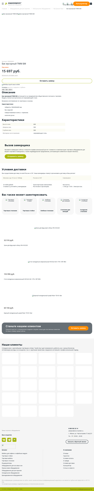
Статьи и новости (68, 468)
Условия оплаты (68, 458)
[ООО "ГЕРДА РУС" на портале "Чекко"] (12, 446)
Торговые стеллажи (8, 461)
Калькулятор (81, 3)
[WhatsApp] (68, 4)
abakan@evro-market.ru (75, 430)
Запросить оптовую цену (10, 75)
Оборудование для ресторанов (11, 470)
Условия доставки (69, 463)
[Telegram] (64, 4)
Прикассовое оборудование (10, 468)
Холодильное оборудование (10, 473)
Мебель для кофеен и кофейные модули (14, 453)
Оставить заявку (47, 81)
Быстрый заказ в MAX (13, 84)
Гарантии (66, 456)
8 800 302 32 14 (73, 428)
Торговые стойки (7, 456)
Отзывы (65, 453)
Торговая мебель (7, 458)
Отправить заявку (15, 156)
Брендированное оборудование (12, 475)
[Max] (72, 4)
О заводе (66, 461)
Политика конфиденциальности (81, 489)
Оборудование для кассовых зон (12, 465)
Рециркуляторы (7, 463)
